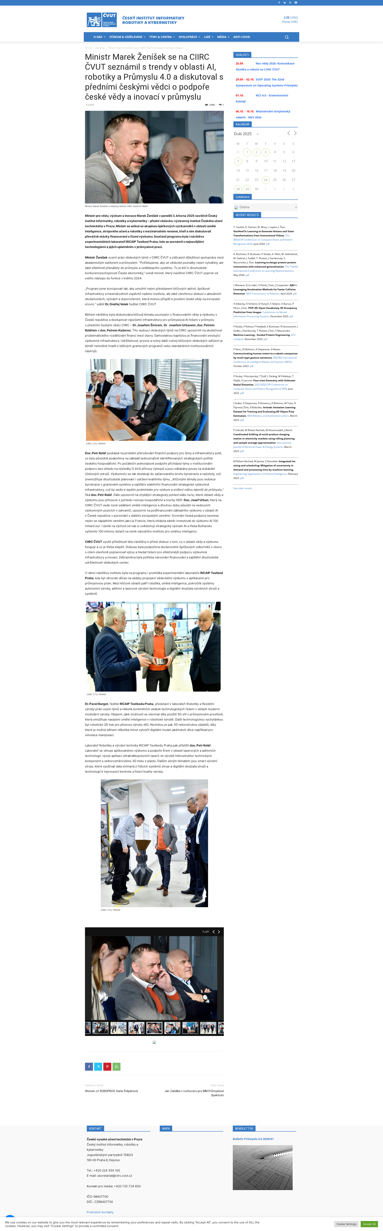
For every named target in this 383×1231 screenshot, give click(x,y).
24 (266, 180)
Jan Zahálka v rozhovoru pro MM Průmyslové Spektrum (194, 1093)
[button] (286, 37)
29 (247, 189)
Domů (88, 48)
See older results (242, 488)
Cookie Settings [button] (346, 1224)
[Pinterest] (107, 1067)
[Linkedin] (284, 3)
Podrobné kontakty (100, 1212)
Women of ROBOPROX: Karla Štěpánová (111, 1091)
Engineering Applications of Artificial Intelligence (260, 474)
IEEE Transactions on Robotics (262, 293)
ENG (295, 17)
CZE (287, 17)
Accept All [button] (369, 1224)
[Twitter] (290, 3)
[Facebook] (279, 3)
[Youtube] (295, 3)
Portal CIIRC (290, 21)
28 (238, 189)
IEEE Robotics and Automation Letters (268, 415)
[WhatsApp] (116, 1067)
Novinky (100, 48)
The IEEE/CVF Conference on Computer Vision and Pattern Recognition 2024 (263, 240)
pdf (267, 244)
